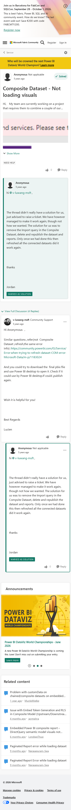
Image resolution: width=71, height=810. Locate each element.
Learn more (47, 65)
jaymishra (33, 718)
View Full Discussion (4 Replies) (22, 311)
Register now (12, 30)
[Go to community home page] (24, 42)
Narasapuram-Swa (38, 751)
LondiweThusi (36, 736)
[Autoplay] (29, 666)
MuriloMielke (32, 700)
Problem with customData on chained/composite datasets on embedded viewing (36, 694)
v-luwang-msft (22, 193)
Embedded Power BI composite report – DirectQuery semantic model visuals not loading (35, 730)
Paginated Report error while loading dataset (38, 746)
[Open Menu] (65, 52)
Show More (13, 153)
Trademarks (9, 797)
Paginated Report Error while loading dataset (38, 760)
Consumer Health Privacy (50, 802)
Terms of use (54, 790)
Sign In (62, 42)
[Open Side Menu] (5, 42)
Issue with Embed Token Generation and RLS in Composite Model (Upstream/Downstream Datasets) (38, 712)
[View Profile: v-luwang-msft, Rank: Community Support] (7, 321)
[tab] (34, 666)
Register (52, 42)
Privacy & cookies (34, 790)
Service (10, 52)
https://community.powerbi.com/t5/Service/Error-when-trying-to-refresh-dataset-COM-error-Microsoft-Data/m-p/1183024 (35, 352)
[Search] (42, 42)
